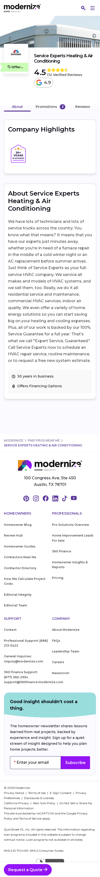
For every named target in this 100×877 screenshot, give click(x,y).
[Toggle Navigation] (92, 8)
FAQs (56, 640)
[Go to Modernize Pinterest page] (26, 499)
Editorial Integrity (18, 594)
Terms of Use (37, 793)
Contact (10, 630)
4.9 (47, 82)
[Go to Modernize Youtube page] (74, 499)
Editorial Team (15, 605)
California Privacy (17, 803)
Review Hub (13, 535)
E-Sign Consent (61, 793)
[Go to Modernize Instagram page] (36, 499)
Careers (58, 662)
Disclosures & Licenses (39, 798)
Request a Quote (25, 870)
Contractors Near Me (20, 557)
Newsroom (60, 673)
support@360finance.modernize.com (33, 682)
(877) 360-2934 (16, 677)
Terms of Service (30, 818)
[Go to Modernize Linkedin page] (55, 499)
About (17, 106)
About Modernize (65, 630)
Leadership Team (65, 651)
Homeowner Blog (18, 525)
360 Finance (61, 551)
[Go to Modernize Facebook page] (46, 499)
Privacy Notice (14, 793)
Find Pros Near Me (44, 440)
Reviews (82, 106)
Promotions (46, 106)
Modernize (13, 440)
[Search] (83, 8)
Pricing (57, 578)
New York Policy (44, 803)
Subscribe (75, 762)
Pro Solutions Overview (70, 525)
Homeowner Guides (19, 546)
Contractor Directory (20, 568)
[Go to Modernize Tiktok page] (64, 499)
